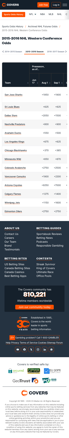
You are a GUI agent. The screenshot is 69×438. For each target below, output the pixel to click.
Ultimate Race (44, 272)
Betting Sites (15, 258)
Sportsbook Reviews (49, 234)
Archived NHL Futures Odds (42, 26)
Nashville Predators (15, 124)
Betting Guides (48, 228)
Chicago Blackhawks (16, 150)
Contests (44, 258)
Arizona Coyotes (13, 185)
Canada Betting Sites (17, 268)
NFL (31, 14)
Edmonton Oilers (13, 211)
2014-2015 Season (13, 51)
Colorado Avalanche (15, 167)
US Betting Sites (14, 264)
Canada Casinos (14, 272)
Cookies (42, 342)
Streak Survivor (45, 264)
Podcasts (42, 241)
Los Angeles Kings (14, 141)
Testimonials (12, 249)
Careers (9, 237)
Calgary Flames (13, 193)
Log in (56, 4)
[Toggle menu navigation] (65, 5)
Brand (8, 245)
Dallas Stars (11, 115)
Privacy (15, 342)
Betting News (44, 237)
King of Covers (45, 268)
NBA (42, 14)
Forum (59, 342)
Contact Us (11, 234)
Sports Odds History (12, 26)
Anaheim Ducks (13, 132)
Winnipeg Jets (12, 202)
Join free (43, 4)
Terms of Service (28, 342)
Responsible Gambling (49, 245)
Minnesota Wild (13, 159)
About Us (11, 228)
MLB (51, 14)
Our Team (10, 241)
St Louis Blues (12, 106)
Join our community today (34, 307)
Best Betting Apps (15, 275)
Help (8, 342)
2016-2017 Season (56, 51)
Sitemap (51, 342)
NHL (59, 14)
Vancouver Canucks (15, 176)
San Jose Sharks (13, 94)
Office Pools (43, 275)
